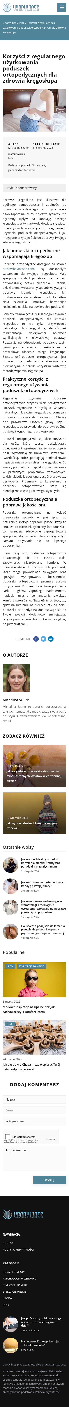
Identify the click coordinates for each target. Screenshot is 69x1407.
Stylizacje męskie (14, 1291)
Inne (11, 158)
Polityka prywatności (18, 1249)
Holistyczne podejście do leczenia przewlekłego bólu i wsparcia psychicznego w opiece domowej (43, 929)
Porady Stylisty (14, 1272)
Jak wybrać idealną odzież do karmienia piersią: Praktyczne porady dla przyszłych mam (41, 863)
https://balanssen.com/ (19, 269)
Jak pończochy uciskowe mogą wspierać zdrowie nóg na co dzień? (41, 1322)
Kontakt (9, 1243)
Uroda (7, 1298)
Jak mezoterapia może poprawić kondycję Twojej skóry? (42, 884)
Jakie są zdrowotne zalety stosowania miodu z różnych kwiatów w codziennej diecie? (33, 776)
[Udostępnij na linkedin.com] (51, 639)
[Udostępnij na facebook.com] (36, 639)
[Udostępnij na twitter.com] (43, 639)
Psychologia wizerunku (19, 1278)
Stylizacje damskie (15, 1285)
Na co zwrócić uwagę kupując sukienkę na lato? (40, 1343)
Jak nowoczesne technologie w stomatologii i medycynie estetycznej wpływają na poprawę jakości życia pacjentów (43, 907)
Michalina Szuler (18, 147)
